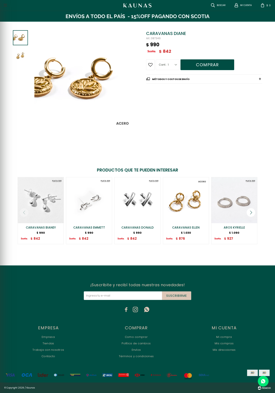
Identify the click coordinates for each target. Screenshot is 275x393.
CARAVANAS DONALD (137, 227)
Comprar (207, 65)
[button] (251, 212)
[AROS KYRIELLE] (234, 200)
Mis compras (224, 343)
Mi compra (224, 337)
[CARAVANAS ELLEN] (186, 200)
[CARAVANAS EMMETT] (89, 200)
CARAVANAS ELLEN (186, 227)
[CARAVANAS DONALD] (137, 200)
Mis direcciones (224, 350)
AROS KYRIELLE (234, 227)
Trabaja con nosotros (48, 350)
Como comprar (136, 337)
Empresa (48, 337)
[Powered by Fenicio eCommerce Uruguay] (264, 388)
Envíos (136, 350)
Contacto (48, 356)
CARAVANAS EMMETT (89, 227)
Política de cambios (136, 343)
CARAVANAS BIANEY (41, 227)
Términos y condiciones (136, 356)
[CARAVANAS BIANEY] (41, 200)
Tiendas (48, 343)
